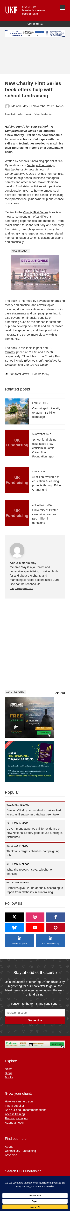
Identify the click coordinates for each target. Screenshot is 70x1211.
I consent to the (33, 1003)
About (9, 1146)
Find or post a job (16, 1118)
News (59, 106)
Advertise (60, 692)
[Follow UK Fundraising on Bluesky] (14, 927)
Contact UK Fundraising (20, 1150)
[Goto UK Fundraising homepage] (34, 10)
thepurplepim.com (21, 588)
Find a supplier (14, 1105)
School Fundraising (43, 114)
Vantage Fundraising (40, 165)
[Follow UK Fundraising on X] (14, 917)
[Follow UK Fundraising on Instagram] (35, 917)
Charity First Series (35, 212)
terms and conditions (43, 1003)
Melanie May (19, 106)
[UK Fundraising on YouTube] (35, 927)
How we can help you (19, 1101)
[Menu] (62, 7)
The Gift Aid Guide (36, 364)
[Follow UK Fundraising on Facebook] (55, 917)
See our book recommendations (25, 1110)
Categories (34, 23)
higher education (25, 114)
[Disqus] (35, 644)
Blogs (8, 1073)
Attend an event (15, 1122)
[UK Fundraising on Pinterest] (55, 927)
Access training (15, 1114)
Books (9, 1077)
